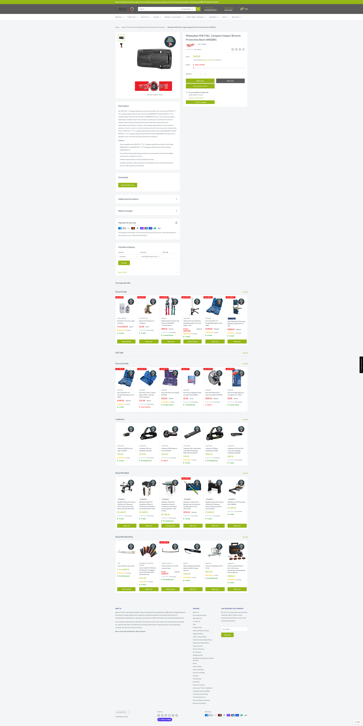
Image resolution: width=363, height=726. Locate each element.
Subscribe (227, 635)
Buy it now (230, 81)
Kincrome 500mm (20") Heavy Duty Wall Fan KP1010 (213, 394)
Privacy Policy (197, 627)
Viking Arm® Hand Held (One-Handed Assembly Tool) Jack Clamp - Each (192, 323)
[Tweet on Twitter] (240, 49)
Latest (224, 17)
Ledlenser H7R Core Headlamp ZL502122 (145, 449)
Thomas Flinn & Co (166, 563)
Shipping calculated (207, 60)
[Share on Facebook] (232, 49)
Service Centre (198, 646)
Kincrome (208, 318)
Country (121, 252)
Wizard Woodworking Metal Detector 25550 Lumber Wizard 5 (191, 568)
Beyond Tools (143, 318)
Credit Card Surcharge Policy (202, 640)
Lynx (118, 563)
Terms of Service (198, 649)
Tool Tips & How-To (199, 697)
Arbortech (231, 563)
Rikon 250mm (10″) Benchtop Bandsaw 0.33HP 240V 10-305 (236, 324)
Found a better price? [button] (200, 86)
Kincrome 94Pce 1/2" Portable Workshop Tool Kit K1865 (213, 323)
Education (196, 682)
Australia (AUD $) (121, 712)
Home (117, 27)
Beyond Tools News (199, 703)
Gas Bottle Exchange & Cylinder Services (203, 659)
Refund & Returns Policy (201, 630)
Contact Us (196, 621)
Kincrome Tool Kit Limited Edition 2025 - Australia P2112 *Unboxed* (147, 395)
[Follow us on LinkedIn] (176, 715)
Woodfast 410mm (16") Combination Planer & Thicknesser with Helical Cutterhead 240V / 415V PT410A (169, 506)
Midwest (163, 318)
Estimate (124, 263)
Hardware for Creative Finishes (146, 564)
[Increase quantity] (205, 74)
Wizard (185, 563)
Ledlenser (120, 446)
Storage (156, 17)
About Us (196, 612)
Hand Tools (144, 17)
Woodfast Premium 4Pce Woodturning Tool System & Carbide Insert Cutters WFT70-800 (191, 505)
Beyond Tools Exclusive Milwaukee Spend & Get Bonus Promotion (143, 27)
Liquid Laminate (121, 318)
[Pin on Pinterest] (236, 49)
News (195, 663)
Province (143, 252)
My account (228, 10)
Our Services (197, 652)
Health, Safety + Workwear (195, 17)
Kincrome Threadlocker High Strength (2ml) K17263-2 (192, 394)
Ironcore (208, 563)
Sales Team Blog (198, 669)
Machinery (118, 17)
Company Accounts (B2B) (201, 691)
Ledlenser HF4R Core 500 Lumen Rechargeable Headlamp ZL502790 (235, 451)
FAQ (194, 624)
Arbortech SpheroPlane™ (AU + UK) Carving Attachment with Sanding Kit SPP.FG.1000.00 (236, 569)
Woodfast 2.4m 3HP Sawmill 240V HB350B (236, 503)
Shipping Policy (198, 633)
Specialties (213, 17)
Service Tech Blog (199, 672)
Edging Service (198, 655)
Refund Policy (122, 272)
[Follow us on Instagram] (165, 715)
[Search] (198, 9)
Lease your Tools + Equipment (203, 688)
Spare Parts (235, 17)
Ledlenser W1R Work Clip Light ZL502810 (124, 449)
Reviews (195, 676)
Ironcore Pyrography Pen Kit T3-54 (214, 567)
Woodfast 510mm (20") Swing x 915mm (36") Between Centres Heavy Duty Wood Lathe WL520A (214, 505)
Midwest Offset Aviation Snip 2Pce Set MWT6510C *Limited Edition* (170, 323)
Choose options (126, 341)
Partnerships (197, 666)
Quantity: (189, 74)
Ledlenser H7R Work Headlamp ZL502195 (211, 449)
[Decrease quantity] (195, 74)
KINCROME (230, 390)
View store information (196, 98)
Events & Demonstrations (201, 700)
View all (245, 292)
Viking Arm (186, 318)
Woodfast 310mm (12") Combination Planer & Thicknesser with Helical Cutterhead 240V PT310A (147, 505)
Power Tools (132, 17)
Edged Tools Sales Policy (201, 643)
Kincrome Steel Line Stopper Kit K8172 (170, 394)
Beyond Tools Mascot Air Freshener (146, 322)
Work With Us (197, 618)
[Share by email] (243, 49)
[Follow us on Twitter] (162, 715)
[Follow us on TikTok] (173, 715)
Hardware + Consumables (172, 17)
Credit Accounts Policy (200, 694)
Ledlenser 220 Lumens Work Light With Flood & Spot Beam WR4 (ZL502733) (192, 451)
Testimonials (197, 679)
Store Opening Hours (200, 615)
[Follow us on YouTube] (169, 715)
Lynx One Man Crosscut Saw (126, 566)
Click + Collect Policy (199, 637)
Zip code (165, 252)
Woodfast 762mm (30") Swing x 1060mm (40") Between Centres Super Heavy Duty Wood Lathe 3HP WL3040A (126, 505)
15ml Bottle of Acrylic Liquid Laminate (126, 322)
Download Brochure (127, 185)
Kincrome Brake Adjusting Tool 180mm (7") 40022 (236, 394)
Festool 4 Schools (199, 685)
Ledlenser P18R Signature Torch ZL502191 (169, 449)
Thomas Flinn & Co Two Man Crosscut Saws (169, 567)
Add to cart (200, 81)
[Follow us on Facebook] (158, 715)
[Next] (247, 320)
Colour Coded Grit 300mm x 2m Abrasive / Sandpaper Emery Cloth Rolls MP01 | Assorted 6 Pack (147, 571)
